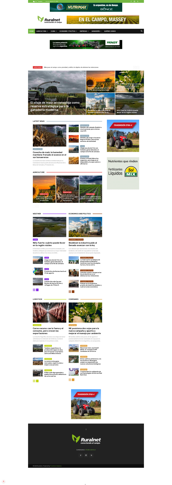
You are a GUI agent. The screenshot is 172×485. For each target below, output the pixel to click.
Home (31, 31)
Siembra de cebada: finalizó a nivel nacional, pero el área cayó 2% (91, 129)
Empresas (83, 31)
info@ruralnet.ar (90, 450)
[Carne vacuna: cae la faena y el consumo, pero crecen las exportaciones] (49, 312)
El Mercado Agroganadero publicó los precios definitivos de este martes (55, 374)
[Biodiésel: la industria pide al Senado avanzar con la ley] (100, 104)
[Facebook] (131, 1)
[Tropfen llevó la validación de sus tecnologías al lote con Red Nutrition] (74, 372)
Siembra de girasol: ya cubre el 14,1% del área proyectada (44, 198)
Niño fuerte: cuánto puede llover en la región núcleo (49, 244)
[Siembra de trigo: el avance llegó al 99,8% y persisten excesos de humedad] (74, 139)
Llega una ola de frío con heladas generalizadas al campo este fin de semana (89, 150)
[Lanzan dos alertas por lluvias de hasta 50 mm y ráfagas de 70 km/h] (38, 281)
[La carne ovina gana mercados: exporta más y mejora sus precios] (38, 361)
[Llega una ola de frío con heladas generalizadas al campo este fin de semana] (74, 149)
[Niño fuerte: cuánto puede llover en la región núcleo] (129, 104)
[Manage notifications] (3, 481)
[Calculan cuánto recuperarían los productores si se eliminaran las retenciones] (74, 273)
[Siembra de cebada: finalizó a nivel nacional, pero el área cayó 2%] (74, 128)
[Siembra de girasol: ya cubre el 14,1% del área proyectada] (100, 81)
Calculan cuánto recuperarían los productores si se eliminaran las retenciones (90, 274)
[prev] (134, 67)
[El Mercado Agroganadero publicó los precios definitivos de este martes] (38, 372)
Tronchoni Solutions (56, 466)
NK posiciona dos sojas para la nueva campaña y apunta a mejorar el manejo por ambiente (85, 331)
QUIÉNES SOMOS (110, 31)
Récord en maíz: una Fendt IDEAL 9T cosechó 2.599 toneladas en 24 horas (89, 349)
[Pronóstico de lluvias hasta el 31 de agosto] (38, 271)
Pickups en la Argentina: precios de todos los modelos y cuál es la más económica (91, 285)
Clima (53, 31)
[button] (141, 31)
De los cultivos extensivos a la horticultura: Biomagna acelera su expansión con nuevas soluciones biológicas (90, 361)
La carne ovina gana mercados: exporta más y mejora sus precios (53, 363)
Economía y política (67, 31)
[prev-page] (34, 206)
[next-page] (37, 206)
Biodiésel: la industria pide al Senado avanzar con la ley (83, 244)
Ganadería (96, 31)
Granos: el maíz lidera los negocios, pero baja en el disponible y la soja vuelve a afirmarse (90, 161)
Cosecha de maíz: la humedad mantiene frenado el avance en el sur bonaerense (49, 155)
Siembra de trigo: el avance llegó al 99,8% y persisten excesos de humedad (90, 139)
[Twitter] (137, 1)
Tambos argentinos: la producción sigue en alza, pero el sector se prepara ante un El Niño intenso (53, 350)
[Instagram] (134, 1)
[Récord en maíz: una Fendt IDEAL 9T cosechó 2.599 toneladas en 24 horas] (74, 348)
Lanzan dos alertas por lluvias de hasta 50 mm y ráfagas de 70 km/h (53, 283)
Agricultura (41, 31)
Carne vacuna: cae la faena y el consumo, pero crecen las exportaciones (48, 331)
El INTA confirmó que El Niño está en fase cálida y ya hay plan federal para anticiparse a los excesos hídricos (79, 67)
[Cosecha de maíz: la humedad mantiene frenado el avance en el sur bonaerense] (49, 135)
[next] (138, 67)
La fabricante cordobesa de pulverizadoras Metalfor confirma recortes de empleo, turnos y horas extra (90, 262)
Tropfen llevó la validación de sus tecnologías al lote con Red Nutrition (91, 373)
